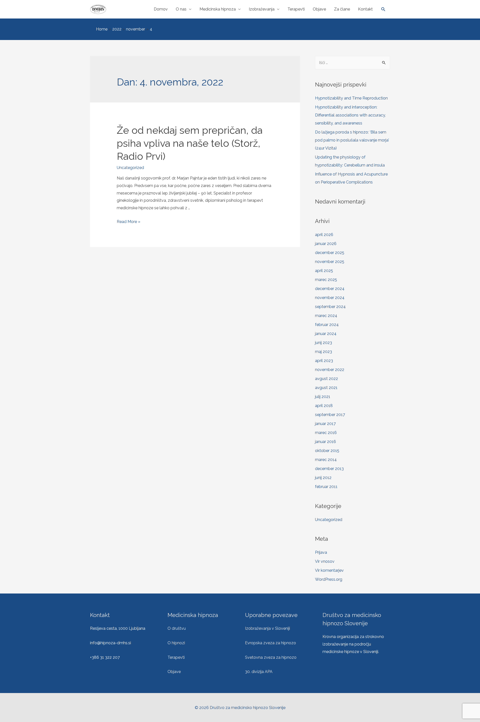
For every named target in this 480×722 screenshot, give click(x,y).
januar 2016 (325, 441)
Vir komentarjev (329, 570)
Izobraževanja (261, 9)
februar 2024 (327, 324)
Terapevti (296, 9)
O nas (181, 9)
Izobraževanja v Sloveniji (267, 628)
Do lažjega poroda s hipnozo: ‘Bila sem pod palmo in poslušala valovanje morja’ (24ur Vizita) (352, 140)
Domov (161, 9)
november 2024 (329, 297)
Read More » (128, 221)
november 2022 (329, 369)
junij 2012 (323, 477)
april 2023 (324, 360)
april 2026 (324, 234)
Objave (319, 9)
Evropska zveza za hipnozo (270, 642)
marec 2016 (326, 432)
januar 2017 (325, 423)
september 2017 (330, 414)
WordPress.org (328, 579)
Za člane (342, 9)
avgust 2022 (326, 378)
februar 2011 (326, 486)
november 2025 (329, 261)
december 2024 (329, 288)
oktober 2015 (327, 450)
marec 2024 (326, 315)
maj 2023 (323, 351)
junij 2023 (323, 342)
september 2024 (330, 306)
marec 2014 (326, 459)
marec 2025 (326, 279)
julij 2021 (322, 396)
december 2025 (329, 252)
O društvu (177, 628)
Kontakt (365, 9)
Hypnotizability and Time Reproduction (351, 98)
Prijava (321, 552)
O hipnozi (176, 642)
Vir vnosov (324, 561)
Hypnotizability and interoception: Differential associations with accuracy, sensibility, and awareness (350, 115)
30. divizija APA (258, 671)
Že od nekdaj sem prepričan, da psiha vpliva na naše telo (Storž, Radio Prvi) (189, 143)
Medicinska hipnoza (218, 9)
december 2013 (329, 468)
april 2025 (324, 270)
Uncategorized (130, 167)
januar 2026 (325, 243)
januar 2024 (325, 333)
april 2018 (324, 405)
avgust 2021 (326, 387)
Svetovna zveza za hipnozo (270, 657)
